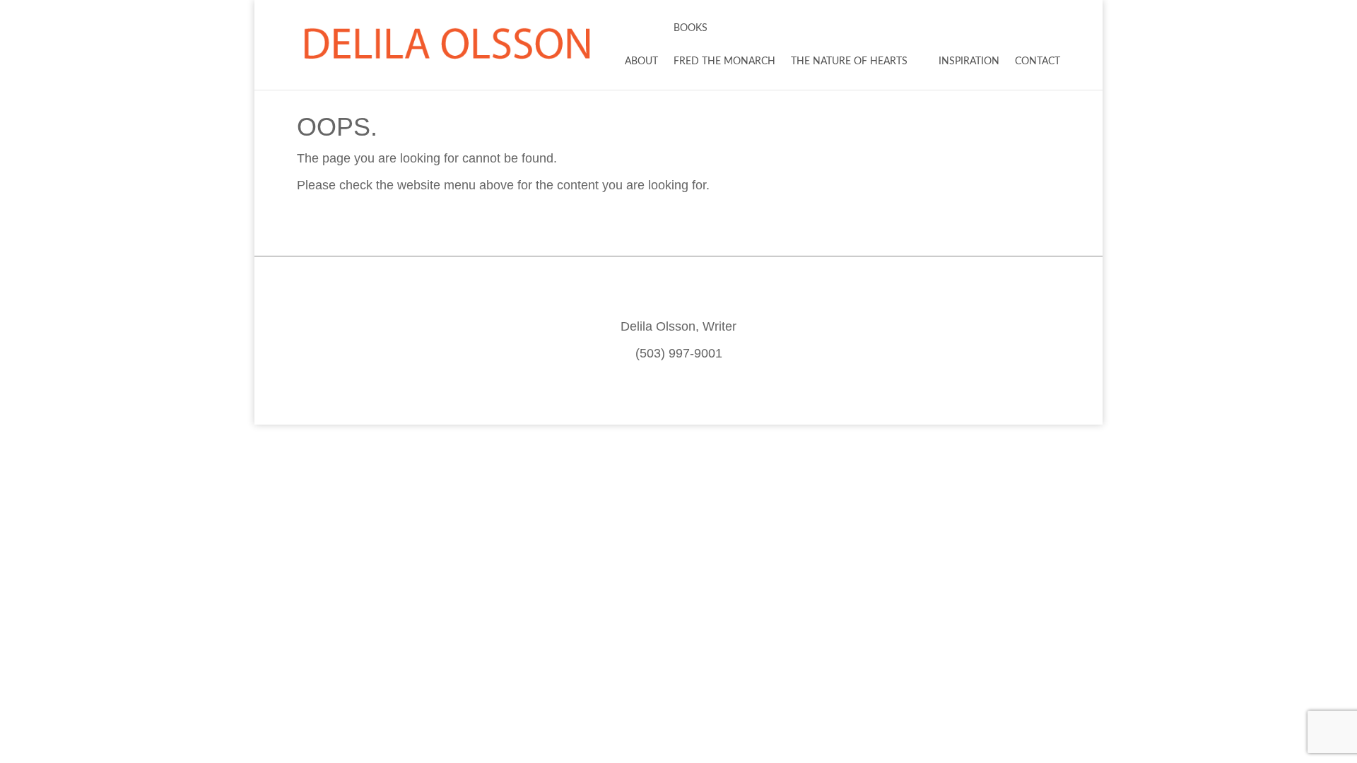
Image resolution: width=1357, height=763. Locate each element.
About (641, 61)
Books (690, 28)
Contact (1037, 61)
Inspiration (969, 61)
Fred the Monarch (724, 61)
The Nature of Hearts (849, 61)
